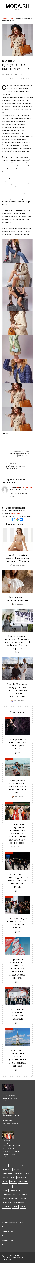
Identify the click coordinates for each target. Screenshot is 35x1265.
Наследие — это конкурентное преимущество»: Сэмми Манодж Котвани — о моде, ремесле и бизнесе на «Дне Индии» (17, 833)
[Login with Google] (17, 519)
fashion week (23, 1194)
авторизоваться (17, 513)
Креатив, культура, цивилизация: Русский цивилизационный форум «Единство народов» (17, 1058)
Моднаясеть (6, 1186)
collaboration (15, 1190)
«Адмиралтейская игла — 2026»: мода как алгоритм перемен (17, 744)
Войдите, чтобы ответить (23, 488)
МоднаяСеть (6, 1169)
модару (23, 1165)
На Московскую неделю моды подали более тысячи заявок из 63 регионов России (17, 880)
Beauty (5, 1211)
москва (23, 1207)
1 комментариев (24, 78)
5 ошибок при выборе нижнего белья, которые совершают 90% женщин (17, 558)
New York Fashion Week (10, 1198)
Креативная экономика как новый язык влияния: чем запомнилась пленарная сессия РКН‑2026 (17, 968)
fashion (22, 1186)
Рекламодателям (7, 1231)
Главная (4, 18)
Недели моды (23, 1182)
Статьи (5, 1190)
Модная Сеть (7, 1202)
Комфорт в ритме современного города (17, 599)
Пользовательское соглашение (12, 1227)
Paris (12, 1211)
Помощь (4, 1245)
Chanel (15, 1207)
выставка (24, 1198)
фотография (6, 1207)
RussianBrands (22, 1177)
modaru (5, 1165)
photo (28, 1173)
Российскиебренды (19, 1202)
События (5, 1177)
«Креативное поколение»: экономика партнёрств (17, 1014)
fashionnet (14, 1165)
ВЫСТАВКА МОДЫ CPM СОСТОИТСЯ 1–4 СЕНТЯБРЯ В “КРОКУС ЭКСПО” (17, 923)
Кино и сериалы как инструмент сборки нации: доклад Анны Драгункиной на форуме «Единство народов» (17, 642)
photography (19, 1173)
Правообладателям (8, 1236)
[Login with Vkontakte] (21, 519)
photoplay (17, 1169)
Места (15, 1186)
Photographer (7, 1173)
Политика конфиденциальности (12, 1222)
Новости (13, 1182)
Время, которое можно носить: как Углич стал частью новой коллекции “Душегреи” (17, 786)
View (16, 539)
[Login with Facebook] (13, 519)
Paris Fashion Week (9, 1194)
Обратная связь (7, 1240)
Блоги (11, 18)
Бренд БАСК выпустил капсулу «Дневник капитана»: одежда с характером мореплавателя (17, 690)
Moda (12, 1177)
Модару (5, 1182)
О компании (6, 1218)
